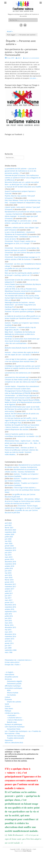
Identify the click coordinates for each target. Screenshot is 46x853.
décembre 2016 (10, 605)
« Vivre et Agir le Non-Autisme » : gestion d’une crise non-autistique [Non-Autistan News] (22, 490)
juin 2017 (8, 596)
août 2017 (8, 591)
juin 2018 (8, 571)
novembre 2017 (10, 587)
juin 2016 (8, 618)
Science (7, 706)
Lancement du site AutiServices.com (18, 373)
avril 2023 (8, 523)
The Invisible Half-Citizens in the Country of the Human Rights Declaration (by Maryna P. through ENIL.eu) (22, 298)
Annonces (8, 679)
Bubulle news (12, 722)
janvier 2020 (9, 546)
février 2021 (9, 528)
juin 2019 (8, 552)
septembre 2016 (10, 611)
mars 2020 (8, 543)
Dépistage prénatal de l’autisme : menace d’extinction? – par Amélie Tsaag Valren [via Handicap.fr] (20, 304)
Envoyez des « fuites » (12, 665)
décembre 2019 (10, 548)
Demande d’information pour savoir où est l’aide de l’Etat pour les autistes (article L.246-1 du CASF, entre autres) (23, 409)
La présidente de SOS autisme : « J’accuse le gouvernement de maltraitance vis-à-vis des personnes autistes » (20, 171)
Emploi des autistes (14, 702)
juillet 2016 (9, 616)
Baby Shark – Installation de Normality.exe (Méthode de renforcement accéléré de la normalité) (20, 334)
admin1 (19, 58)
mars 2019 (8, 557)
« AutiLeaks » (11, 715)
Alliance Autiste (12, 693)
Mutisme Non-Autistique (16, 736)
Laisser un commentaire (32, 58)
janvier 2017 (9, 602)
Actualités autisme (11, 677)
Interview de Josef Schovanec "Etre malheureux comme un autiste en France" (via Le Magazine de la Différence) (22, 177)
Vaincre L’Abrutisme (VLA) (14, 743)
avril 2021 (8, 525)
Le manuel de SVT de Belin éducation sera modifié (23, 187)
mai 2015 (8, 630)
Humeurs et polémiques (13, 724)
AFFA (8, 690)
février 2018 (9, 580)
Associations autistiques (13, 688)
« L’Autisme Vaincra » (14, 718)
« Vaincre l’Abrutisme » (15, 720)
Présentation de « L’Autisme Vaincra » (18, 660)
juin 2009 (8, 648)
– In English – (9, 672)
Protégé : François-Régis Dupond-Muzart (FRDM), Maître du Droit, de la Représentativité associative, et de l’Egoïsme (23, 402)
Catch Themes (27, 851)
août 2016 (8, 614)
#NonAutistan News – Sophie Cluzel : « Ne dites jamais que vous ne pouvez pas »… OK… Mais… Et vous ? (22, 443)
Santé (7, 704)
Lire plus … (34, 78)
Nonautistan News (13, 729)
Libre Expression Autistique (14, 727)
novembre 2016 (10, 607)
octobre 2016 (9, 609)
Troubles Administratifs (15, 738)
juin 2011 (8, 646)
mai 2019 (8, 555)
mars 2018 (8, 577)
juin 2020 (8, 539)
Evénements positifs (14, 684)
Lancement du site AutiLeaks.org (16, 377)
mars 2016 (8, 623)
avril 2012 (8, 641)
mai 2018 (8, 573)
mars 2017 (8, 600)
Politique (8, 711)
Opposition (9, 740)
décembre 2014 (10, 634)
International (9, 674)
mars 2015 (8, 632)
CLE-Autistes (11, 695)
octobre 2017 (9, 589)
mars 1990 (8, 652)
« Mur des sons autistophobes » (16, 343)
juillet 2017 (9, 593)
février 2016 (9, 625)
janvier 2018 (9, 582)
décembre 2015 (10, 627)
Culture (7, 697)
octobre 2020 (9, 534)
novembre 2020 (10, 532)
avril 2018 (8, 575)
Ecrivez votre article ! (12, 662)
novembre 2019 (10, 550)
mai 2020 (8, 541)
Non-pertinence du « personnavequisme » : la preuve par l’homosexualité (21, 52)
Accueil (10, 31)
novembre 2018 (10, 564)
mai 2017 (8, 598)
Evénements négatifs (14, 681)
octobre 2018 (9, 566)
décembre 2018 (10, 562)
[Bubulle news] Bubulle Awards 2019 (18, 348)
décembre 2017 (10, 584)
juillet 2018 (9, 568)
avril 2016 (8, 621)
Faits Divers (9, 708)
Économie (8, 699)
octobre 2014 (9, 639)
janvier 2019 (9, 559)
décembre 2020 (10, 530)
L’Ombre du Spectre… (12, 713)
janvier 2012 (9, 643)
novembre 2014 (10, 636)
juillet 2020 (9, 537)
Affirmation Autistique (13, 686)
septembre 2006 (10, 650)
